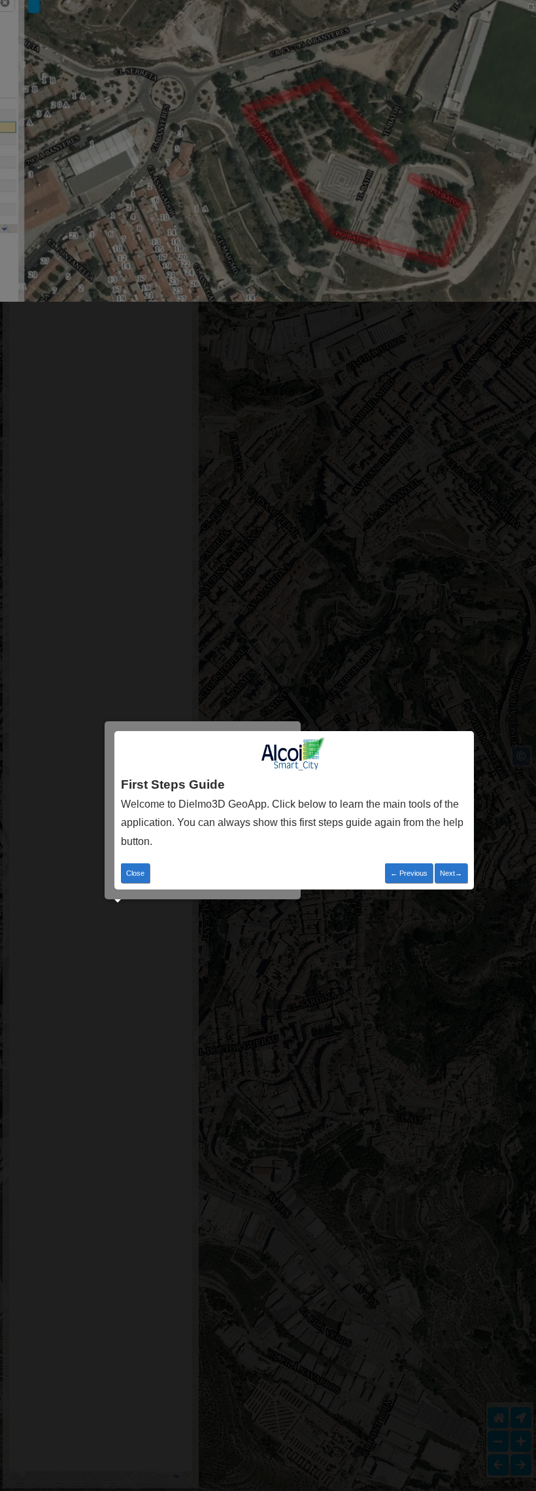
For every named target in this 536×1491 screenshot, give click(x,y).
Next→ (451, 873)
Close (135, 873)
